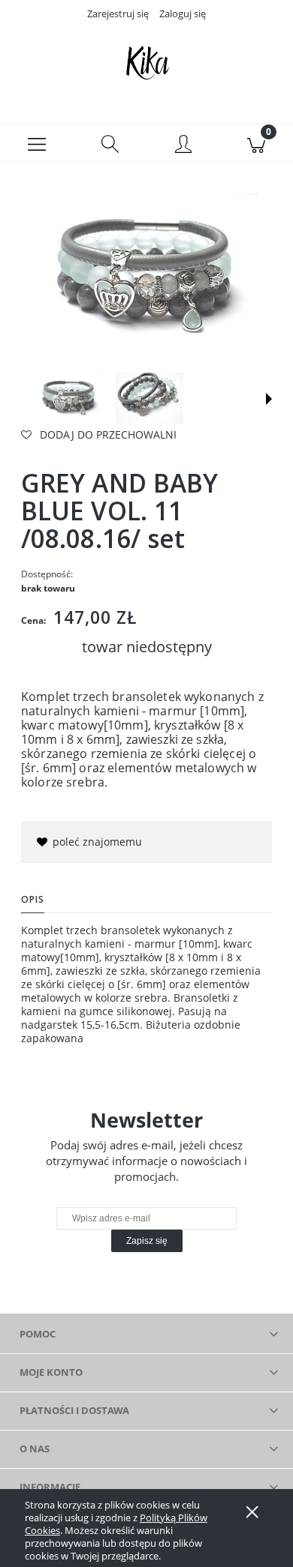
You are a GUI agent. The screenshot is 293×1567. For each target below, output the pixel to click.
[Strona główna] (146, 62)
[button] (37, 143)
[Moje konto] (183, 145)
